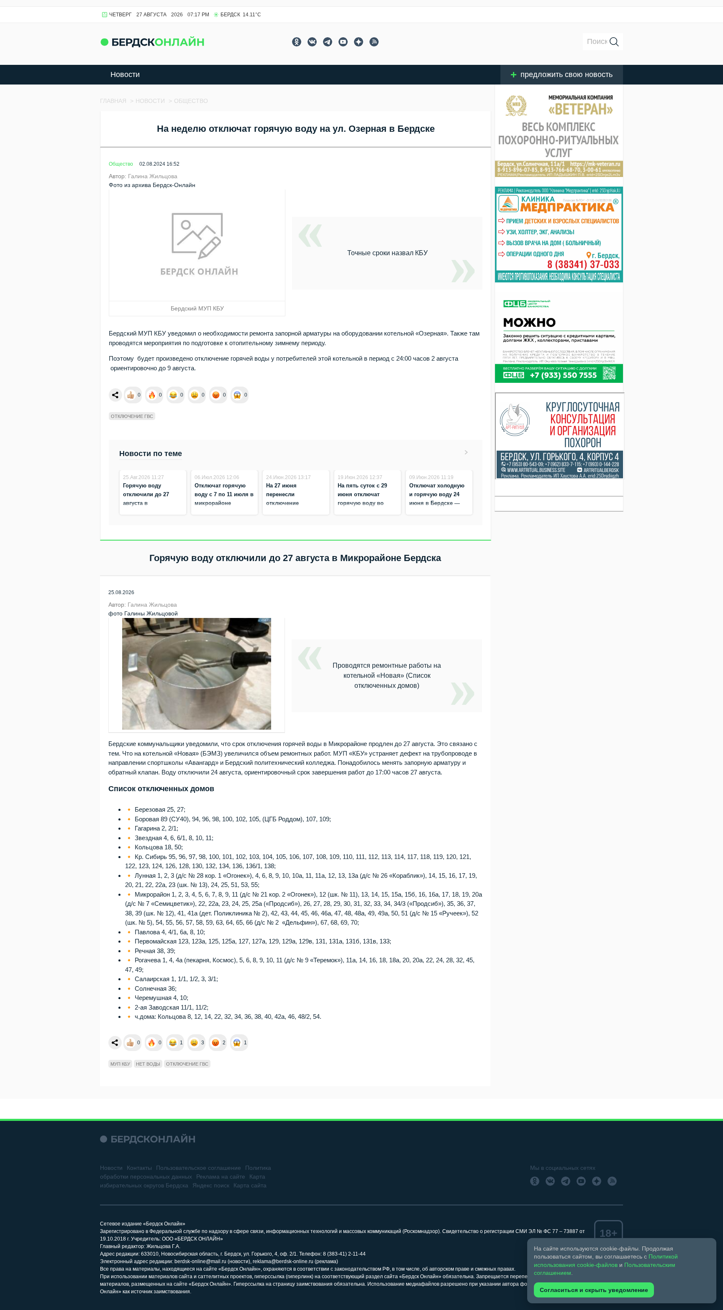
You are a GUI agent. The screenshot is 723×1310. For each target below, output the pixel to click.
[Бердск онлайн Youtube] (343, 41)
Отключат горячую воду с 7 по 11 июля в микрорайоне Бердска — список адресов (224, 503)
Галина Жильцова (152, 176)
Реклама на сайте (220, 1176)
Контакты (139, 1167)
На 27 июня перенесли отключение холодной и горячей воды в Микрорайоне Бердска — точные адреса (295, 511)
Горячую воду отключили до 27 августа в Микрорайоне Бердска (146, 503)
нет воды (148, 1063)
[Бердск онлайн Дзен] (358, 41)
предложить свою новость (566, 74)
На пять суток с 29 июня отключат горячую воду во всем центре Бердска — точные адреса (366, 503)
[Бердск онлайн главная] (147, 1139)
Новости (125, 74)
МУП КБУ (120, 1063)
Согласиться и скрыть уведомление (594, 1290)
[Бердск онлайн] (152, 41)
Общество (121, 164)
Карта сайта (250, 1185)
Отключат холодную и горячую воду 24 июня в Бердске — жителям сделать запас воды (436, 503)
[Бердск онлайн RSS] (374, 41)
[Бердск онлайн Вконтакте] (312, 41)
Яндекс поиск (210, 1185)
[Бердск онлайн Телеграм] (327, 41)
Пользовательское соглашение (198, 1167)
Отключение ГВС (132, 416)
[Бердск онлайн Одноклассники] (296, 41)
